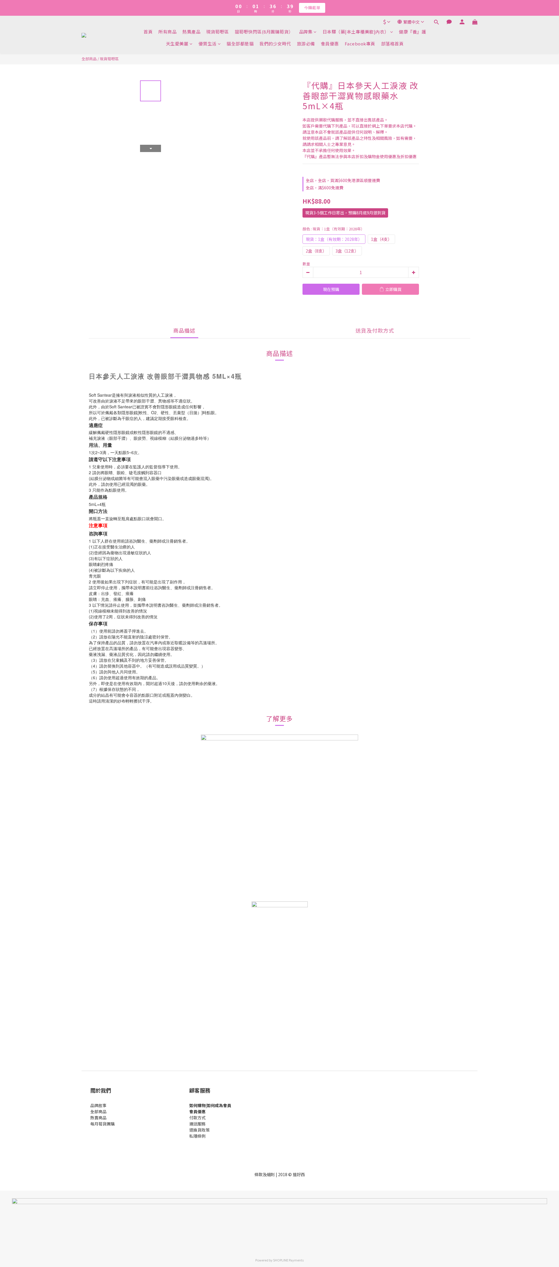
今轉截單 (312, 7)
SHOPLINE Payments (288, 1260)
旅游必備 (306, 43)
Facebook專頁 (360, 43)
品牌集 (306, 32)
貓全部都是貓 (240, 43)
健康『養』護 (412, 32)
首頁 (148, 32)
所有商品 (167, 32)
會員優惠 (330, 43)
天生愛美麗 (177, 43)
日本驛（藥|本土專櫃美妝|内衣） (356, 32)
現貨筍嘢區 (217, 32)
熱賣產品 (191, 32)
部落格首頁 (392, 43)
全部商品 (89, 58)
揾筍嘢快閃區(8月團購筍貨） (264, 32)
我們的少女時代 (275, 43)
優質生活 (208, 43)
